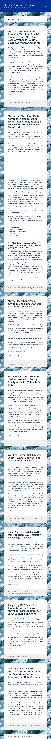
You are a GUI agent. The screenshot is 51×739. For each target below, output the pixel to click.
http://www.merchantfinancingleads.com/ (30, 278)
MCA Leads (32, 443)
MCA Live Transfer (19, 364)
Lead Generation (36, 287)
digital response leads (14, 259)
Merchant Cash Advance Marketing (26, 288)
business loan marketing (17, 496)
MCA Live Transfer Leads (28, 591)
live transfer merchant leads (28, 330)
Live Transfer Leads (27, 102)
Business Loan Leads (27, 287)
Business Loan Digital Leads (36, 518)
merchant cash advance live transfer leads (27, 565)
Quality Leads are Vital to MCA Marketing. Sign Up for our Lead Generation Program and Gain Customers (25, 673)
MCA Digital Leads (12, 520)
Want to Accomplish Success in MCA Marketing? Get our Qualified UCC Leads (24, 457)
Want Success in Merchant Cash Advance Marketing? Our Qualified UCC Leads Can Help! (25, 381)
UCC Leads (25, 443)
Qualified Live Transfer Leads (27, 593)
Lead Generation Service (13, 288)
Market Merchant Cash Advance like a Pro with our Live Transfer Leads (24, 303)
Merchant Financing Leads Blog (19, 5)
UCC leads (37, 443)
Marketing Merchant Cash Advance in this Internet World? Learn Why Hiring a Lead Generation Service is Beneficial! (24, 121)
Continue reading (13, 95)
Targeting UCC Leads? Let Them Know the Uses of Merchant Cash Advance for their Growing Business (24, 609)
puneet (19, 102)
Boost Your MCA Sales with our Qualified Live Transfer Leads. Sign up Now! (24, 534)
